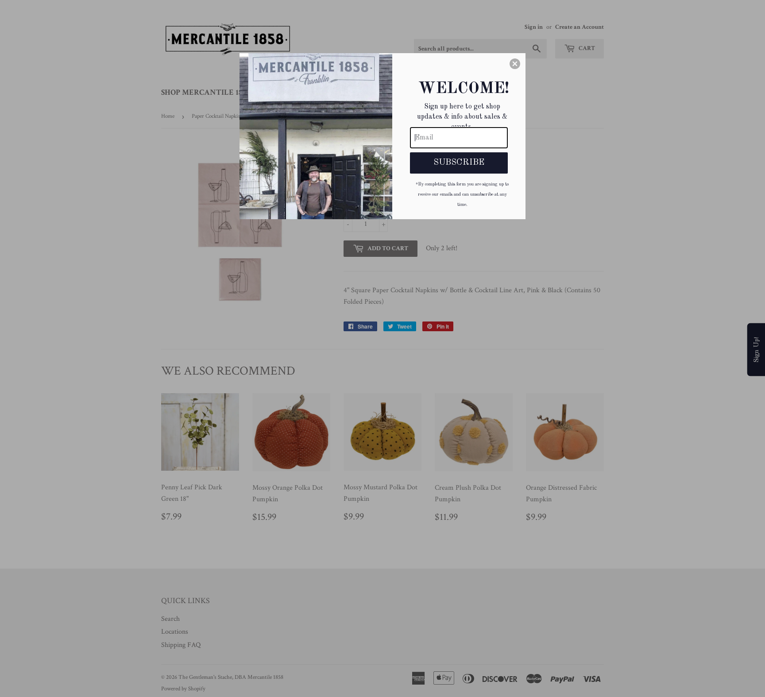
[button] (515, 63)
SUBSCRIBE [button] (458, 162)
